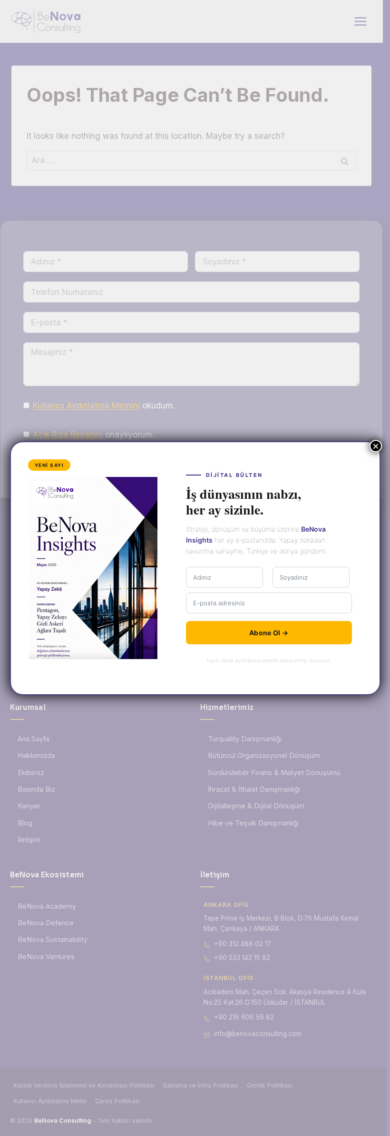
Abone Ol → (268, 633)
